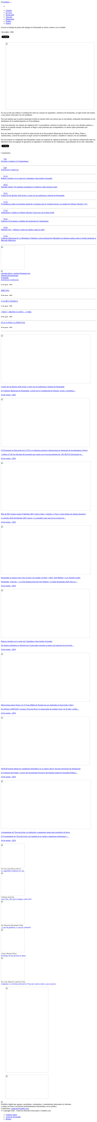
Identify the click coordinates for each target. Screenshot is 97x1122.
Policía (8, 23)
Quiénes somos (11, 1115)
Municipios (10, 19)
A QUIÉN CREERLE (9, 301)
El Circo (9, 13)
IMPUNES (5, 290)
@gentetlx (5, 278)
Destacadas (10, 15)
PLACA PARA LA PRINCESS (13, 323)
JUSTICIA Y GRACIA (10, 280)
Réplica (8, 1119)
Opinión (9, 11)
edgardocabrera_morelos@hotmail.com (15, 273)
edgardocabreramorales (9, 276)
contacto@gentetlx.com (20, 1109)
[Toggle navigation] (11, 2)
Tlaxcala (9, 17)
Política (8, 21)
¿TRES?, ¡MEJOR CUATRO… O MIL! (16, 312)
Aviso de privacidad (13, 1117)
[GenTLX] (2, 1102)
